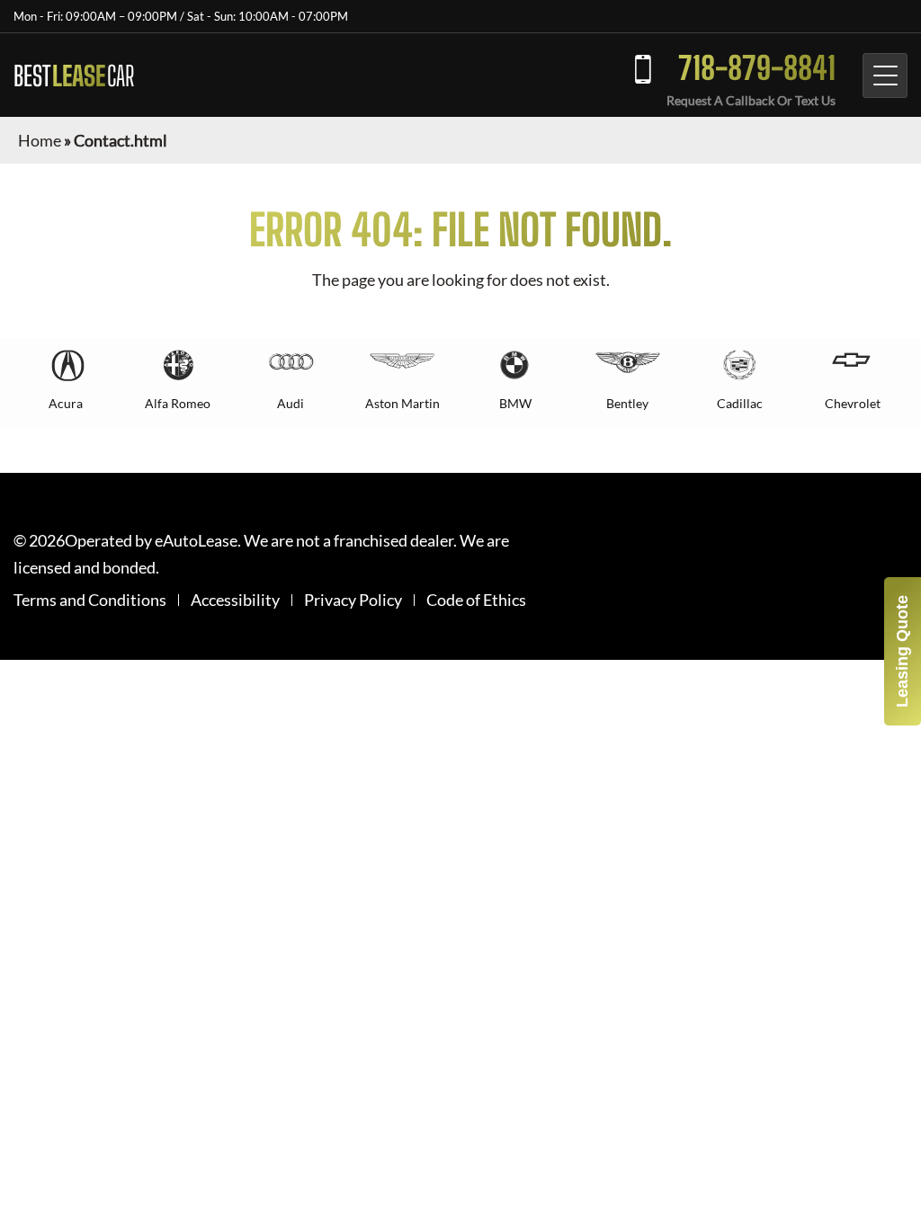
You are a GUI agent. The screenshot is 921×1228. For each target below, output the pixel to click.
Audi (290, 403)
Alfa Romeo (177, 403)
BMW (515, 403)
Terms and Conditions (89, 600)
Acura (66, 403)
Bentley (627, 403)
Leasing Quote (902, 651)
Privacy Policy (353, 600)
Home (39, 140)
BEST (73, 75)
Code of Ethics (476, 600)
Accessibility (235, 600)
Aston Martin (402, 403)
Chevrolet (853, 403)
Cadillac (740, 403)
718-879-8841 (757, 67)
